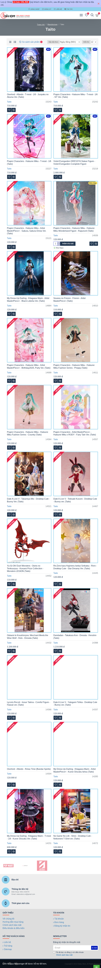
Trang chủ (41, 25)
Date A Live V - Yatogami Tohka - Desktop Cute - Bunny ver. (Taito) (75, 703)
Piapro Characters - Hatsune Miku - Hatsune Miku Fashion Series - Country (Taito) (27, 433)
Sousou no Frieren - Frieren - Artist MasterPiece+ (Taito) (69, 299)
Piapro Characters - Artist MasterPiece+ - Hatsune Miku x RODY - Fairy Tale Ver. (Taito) (74, 433)
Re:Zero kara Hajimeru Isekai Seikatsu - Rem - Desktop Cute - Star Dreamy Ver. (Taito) (75, 567)
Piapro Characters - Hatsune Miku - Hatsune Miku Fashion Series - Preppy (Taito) (74, 366)
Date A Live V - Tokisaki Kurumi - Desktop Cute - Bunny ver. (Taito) (75, 500)
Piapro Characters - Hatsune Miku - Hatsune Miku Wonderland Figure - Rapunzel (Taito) (74, 229)
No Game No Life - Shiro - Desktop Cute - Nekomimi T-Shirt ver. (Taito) (72, 837)
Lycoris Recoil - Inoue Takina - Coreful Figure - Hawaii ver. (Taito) (28, 703)
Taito (9, 102)
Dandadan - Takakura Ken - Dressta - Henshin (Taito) (74, 636)
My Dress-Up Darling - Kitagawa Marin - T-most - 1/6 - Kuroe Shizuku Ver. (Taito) (29, 837)
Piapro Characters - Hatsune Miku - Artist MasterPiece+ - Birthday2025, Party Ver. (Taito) (28, 366)
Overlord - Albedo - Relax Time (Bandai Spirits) (29, 769)
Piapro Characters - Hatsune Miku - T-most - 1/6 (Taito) (29, 162)
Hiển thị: (86, 42)
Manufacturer (52, 24)
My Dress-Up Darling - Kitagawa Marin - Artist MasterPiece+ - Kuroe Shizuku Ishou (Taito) (74, 770)
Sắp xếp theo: (53, 42)
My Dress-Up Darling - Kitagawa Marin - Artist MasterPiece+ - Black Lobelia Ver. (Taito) (28, 299)
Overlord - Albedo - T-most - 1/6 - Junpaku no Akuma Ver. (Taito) (28, 95)
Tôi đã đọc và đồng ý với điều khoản (70, 953)
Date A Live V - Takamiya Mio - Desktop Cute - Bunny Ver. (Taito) (28, 500)
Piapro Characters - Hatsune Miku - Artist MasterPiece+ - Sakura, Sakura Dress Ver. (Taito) (26, 231)
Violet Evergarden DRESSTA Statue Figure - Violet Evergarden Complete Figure (74, 162)
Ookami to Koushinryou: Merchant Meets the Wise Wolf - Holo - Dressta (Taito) (27, 636)
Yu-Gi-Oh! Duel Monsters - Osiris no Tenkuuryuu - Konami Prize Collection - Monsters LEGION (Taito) (25, 568)
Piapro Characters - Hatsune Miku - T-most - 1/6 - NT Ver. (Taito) (75, 95)
